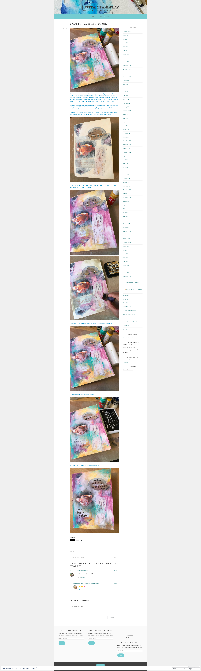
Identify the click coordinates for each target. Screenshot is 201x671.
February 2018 (126, 178)
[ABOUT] (100, 665)
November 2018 (127, 144)
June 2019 (125, 118)
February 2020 (126, 103)
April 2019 (125, 125)
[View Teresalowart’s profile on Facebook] (127, 637)
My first (125, 329)
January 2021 (126, 61)
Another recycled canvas (129, 310)
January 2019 (126, 137)
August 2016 (126, 246)
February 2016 (126, 269)
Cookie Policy (33, 668)
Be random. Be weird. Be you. (77, 557)
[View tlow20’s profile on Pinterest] (132, 637)
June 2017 (125, 208)
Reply (115, 570)
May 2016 (125, 257)
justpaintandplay (100, 7)
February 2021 (126, 58)
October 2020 (126, 73)
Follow (62, 643)
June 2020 (125, 88)
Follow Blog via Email (71, 630)
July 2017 (125, 205)
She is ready (126, 325)
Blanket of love (127, 306)
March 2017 (126, 220)
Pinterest (125, 362)
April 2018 (125, 171)
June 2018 (125, 163)
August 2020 (126, 80)
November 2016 (127, 235)
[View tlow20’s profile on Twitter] (128, 637)
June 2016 (125, 254)
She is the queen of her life (130, 318)
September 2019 (127, 110)
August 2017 (126, 201)
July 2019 (125, 114)
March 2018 (126, 174)
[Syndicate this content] (125, 289)
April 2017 (125, 216)
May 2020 (125, 92)
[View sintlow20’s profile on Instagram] (130, 637)
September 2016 (127, 242)
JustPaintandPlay (134, 289)
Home (93, 16)
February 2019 (126, 133)
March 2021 (126, 54)
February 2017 (126, 223)
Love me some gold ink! (129, 314)
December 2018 (127, 141)
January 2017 (126, 227)
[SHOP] (103, 665)
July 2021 (125, 39)
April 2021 (125, 50)
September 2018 (127, 152)
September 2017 (127, 197)
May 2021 (125, 46)
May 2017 (125, 212)
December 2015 (127, 276)
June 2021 (125, 43)
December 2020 (127, 65)
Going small (126, 295)
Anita (71, 570)
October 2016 (126, 239)
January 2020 (126, 107)
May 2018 (125, 167)
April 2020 (125, 95)
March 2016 (126, 265)
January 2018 (126, 182)
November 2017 (127, 190)
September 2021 (127, 31)
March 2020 (126, 99)
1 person (83, 577)
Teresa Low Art (78, 583)
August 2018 (126, 156)
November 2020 (127, 69)
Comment (111, 617)
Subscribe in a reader (128, 337)
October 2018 (126, 148)
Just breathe (126, 299)
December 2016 (127, 231)
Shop (108, 16)
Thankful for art (127, 303)
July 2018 (125, 159)
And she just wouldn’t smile (130, 321)
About (101, 16)
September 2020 (127, 77)
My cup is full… (114, 557)
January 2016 (126, 272)
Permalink (72, 551)
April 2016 (125, 261)
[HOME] (97, 665)
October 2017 (126, 193)
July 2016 (125, 250)
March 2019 (126, 129)
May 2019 (125, 122)
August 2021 (126, 35)
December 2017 (127, 186)
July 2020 (125, 84)
